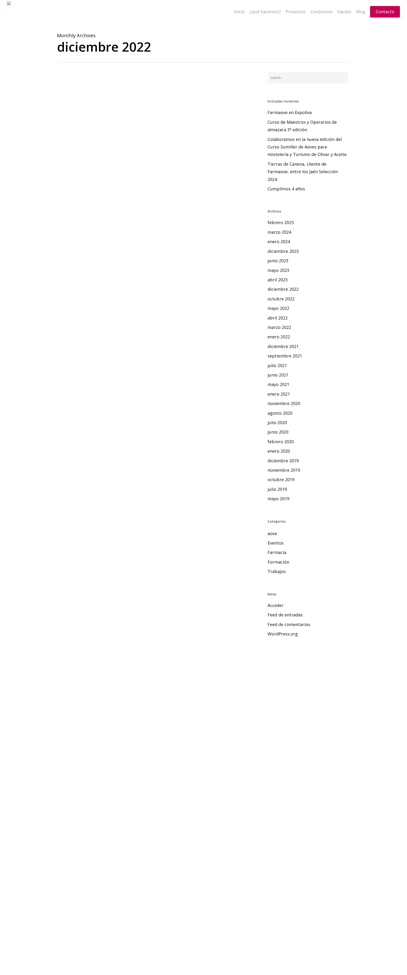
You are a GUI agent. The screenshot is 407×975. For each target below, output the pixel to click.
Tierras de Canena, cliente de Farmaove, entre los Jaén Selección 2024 (303, 171)
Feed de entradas (285, 615)
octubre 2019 (281, 479)
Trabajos (277, 571)
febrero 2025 (281, 222)
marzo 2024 (279, 232)
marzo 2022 (279, 327)
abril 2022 (278, 318)
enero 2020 (279, 451)
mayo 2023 (278, 270)
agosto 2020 (280, 413)
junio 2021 (278, 375)
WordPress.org (283, 634)
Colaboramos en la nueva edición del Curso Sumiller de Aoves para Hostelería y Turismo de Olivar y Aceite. (307, 146)
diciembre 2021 (283, 346)
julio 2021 (277, 365)
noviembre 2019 (284, 470)
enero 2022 (279, 337)
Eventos (276, 543)
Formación (278, 562)
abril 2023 (278, 280)
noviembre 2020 (284, 403)
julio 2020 (277, 422)
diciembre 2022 (283, 289)
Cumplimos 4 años (286, 189)
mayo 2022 (278, 308)
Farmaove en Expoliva (290, 112)
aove (68, 552)
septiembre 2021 (285, 356)
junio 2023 (278, 260)
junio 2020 (278, 432)
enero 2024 (279, 241)
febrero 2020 (281, 441)
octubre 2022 (281, 299)
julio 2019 (277, 489)
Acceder (276, 605)
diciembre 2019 (283, 460)
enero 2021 (279, 394)
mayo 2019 (278, 498)
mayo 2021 (278, 384)
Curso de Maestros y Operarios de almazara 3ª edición (302, 125)
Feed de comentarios (289, 624)
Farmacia (277, 552)
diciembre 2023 (283, 251)
